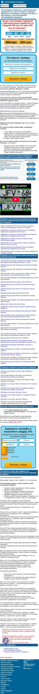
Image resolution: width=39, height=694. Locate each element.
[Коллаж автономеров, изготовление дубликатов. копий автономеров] (19, 279)
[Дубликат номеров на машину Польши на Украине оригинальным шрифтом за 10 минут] (19, 232)
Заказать (4, 6)
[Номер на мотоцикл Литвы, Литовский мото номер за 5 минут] (19, 385)
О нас (2, 692)
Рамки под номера (6, 674)
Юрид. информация (6, 690)
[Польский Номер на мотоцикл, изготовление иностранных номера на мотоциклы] (19, 377)
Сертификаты (5, 684)
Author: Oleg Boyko (6, 657)
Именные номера (6, 662)
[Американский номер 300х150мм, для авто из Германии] (19, 346)
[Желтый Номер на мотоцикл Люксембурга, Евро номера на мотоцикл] (19, 381)
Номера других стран (11, 648)
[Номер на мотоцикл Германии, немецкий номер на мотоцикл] (19, 396)
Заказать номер (5, 678)
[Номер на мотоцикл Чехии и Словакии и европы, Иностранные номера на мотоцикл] (19, 389)
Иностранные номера (7, 664)
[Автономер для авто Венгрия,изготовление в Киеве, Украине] (19, 312)
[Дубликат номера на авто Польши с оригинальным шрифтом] (19, 308)
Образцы (3, 682)
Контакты (3, 676)
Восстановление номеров (12, 650)
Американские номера (7, 670)
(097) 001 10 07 (19, 6)
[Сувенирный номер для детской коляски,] (15, 293)
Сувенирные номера (7, 668)
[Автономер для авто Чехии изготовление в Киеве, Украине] (19, 290)
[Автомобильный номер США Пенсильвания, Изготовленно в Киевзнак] (19, 329)
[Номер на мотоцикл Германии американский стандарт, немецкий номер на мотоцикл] (19, 403)
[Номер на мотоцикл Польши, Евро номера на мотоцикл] (19, 372)
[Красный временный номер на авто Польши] (16, 282)
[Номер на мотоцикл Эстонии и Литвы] (13, 392)
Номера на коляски (6, 672)
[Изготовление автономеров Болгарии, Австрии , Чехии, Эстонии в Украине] (12, 111)
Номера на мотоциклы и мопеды (10, 666)
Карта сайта (27, 668)
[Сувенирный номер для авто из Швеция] (14, 338)
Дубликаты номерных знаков (9, 660)
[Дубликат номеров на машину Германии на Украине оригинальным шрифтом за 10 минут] (19, 236)
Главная (3, 686)
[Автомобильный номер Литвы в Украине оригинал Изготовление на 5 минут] (19, 244)
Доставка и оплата (6, 680)
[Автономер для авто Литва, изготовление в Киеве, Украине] (19, 286)
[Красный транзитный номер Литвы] (13, 304)
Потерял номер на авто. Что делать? (16, 652)
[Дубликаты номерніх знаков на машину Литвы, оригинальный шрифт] (19, 240)
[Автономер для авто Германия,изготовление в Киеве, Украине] (19, 266)
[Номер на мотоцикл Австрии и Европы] (14, 399)
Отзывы (3, 688)
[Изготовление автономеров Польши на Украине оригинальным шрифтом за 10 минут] (19, 248)
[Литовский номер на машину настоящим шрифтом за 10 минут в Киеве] (19, 253)
